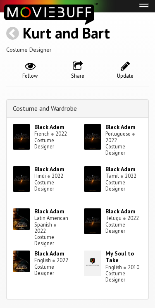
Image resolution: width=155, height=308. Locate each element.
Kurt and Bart (66, 33)
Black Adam (49, 127)
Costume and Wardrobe (45, 108)
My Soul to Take (119, 257)
